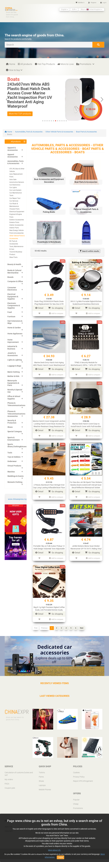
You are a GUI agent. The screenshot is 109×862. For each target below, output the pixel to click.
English (64, 9)
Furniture (11, 316)
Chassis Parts (14, 209)
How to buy (14, 70)
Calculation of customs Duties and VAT (19, 773)
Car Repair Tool (14, 198)
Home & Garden (14, 328)
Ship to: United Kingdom (91, 9)
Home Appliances (14, 334)
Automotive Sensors (16, 182)
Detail (40, 308)
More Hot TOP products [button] (20, 113)
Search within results (90, 251)
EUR (74, 9)
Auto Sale (12, 179)
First (35, 628)
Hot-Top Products (46, 64)
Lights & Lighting (14, 360)
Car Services (13, 201)
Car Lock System (15, 190)
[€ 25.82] (79, 92)
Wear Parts (13, 257)
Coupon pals (10, 788)
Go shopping (57, 308)
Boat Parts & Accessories (86, 132)
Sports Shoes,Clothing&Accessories (19, 445)
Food (9, 312)
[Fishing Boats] (49, 204)
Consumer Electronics (12, 288)
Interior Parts (14, 228)
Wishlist (81, 2)
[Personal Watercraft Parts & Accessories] (86, 204)
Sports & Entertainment (13, 438)
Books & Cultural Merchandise (14, 271)
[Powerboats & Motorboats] (49, 234)
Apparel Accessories (12, 155)
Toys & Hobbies (13, 457)
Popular (76, 800)
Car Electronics (14, 185)
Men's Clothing (13, 372)
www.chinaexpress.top (17, 499)
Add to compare (57, 313)
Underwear (12, 461)
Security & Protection (11, 421)
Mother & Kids (13, 376)
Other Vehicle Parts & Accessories (59, 132)
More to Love (67, 64)
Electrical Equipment (16, 212)
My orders (9, 779)
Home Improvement (13, 341)
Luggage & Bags (14, 366)
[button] (102, 99)
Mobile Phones (45, 789)
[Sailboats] (86, 234)
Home (12, 64)
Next (81, 628)
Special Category (14, 431)
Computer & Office (15, 281)
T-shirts (42, 772)
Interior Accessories (16, 225)
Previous (44, 628)
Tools (9, 453)
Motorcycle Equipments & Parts (13, 383)
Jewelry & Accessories (12, 354)
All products (26, 64)
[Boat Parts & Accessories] (86, 174)
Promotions (85, 64)
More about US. (54, 850)
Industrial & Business (12, 347)
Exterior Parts (14, 222)
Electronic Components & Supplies (13, 305)
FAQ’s (7, 784)
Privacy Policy (79, 777)
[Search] (98, 45)
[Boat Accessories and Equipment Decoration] (49, 174)
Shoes (10, 427)
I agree (60, 857)
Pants (41, 777)
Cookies (76, 772)
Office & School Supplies (13, 397)
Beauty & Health (14, 264)
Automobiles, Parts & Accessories (29, 132)
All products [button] (16, 141)
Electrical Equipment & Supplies (12, 296)
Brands (10, 277)
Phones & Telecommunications (16, 404)
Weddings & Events (15, 476)
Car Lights (13, 187)
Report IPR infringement (83, 781)
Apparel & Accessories (12, 149)
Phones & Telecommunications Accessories (16, 413)
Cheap (75, 804)
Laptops (42, 785)
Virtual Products (14, 466)
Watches (11, 472)
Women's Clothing (14, 482)
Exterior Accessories (16, 220)
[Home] (11, 9)
